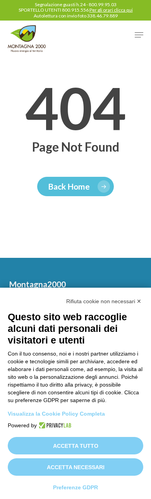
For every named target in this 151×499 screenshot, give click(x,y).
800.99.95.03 (103, 4)
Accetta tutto (75, 446)
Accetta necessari (76, 467)
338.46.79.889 (102, 16)
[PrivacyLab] (54, 425)
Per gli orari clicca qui (111, 10)
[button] (139, 35)
